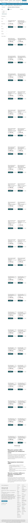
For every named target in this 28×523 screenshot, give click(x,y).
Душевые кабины (10, 5)
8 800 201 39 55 (4, 487)
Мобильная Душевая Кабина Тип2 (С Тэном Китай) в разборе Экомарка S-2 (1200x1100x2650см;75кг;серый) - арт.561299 (12, 166)
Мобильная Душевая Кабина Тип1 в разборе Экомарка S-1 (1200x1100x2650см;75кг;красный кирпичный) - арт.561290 (22, 74)
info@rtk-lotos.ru (19, 0)
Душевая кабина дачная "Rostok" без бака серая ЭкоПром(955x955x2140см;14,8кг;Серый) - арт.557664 (22, 21)
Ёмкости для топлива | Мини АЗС (19, 512)
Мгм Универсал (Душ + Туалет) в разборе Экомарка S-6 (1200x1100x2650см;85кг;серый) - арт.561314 (22, 295)
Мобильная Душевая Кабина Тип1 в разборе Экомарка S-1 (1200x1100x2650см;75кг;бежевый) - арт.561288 (22, 57)
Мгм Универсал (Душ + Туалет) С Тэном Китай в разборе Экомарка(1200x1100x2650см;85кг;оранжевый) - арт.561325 (12, 401)
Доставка (18, 487)
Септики (18, 499)
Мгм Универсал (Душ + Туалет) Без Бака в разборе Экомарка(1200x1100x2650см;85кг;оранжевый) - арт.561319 (12, 348)
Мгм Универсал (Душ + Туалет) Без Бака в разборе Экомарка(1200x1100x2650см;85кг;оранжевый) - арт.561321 (12, 366)
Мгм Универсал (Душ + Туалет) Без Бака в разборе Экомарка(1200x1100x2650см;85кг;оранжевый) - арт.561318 (22, 330)
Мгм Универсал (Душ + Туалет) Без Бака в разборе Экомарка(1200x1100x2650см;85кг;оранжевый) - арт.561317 (12, 330)
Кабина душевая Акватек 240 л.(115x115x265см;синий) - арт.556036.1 (12, 21)
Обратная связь (24, 0)
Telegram (11, 0)
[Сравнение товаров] (22, 2)
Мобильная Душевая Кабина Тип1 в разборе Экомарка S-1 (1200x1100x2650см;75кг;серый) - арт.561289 (12, 74)
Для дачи (6, 5)
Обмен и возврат (18, 492)
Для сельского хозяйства (19, 506)
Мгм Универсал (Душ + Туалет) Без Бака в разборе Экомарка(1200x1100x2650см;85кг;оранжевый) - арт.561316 (22, 313)
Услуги (22, 512)
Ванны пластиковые (23, 502)
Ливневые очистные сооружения (18, 509)
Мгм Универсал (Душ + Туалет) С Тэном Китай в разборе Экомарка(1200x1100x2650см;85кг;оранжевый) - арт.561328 (22, 419)
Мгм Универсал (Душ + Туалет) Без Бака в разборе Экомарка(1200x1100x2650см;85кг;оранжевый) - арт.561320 (22, 348)
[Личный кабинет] (20, 2)
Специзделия (23, 510)
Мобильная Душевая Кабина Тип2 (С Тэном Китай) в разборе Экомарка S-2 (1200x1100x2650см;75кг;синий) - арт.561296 (22, 130)
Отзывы (23, 487)
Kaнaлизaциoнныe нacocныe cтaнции (24, 500)
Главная (2, 5)
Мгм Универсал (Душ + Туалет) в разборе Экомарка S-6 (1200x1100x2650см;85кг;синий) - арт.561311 (12, 277)
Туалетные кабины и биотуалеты (24, 504)
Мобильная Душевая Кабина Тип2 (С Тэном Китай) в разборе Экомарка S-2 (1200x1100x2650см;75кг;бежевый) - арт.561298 (22, 148)
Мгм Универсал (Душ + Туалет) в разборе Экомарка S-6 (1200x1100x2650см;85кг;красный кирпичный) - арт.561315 (12, 313)
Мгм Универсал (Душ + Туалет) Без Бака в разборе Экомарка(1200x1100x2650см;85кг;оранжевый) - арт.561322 (22, 366)
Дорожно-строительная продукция (23, 508)
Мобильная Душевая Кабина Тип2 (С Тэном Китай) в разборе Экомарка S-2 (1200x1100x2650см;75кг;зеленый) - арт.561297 (12, 148)
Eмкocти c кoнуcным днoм (19, 504)
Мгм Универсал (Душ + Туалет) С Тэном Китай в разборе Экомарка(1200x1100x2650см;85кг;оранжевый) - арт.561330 (22, 437)
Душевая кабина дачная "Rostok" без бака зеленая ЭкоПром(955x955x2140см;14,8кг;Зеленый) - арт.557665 (12, 39)
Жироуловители (19, 517)
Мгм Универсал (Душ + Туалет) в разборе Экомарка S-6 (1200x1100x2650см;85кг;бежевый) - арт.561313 (12, 295)
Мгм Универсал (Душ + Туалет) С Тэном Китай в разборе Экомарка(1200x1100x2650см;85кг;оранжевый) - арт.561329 (12, 437)
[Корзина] (26, 2)
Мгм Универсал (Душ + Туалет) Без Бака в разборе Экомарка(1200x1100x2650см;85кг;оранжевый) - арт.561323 (12, 384)
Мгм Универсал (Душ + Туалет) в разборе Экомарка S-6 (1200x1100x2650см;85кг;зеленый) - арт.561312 (22, 277)
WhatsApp (6, 0)
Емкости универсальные (19, 495)
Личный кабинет (24, 486)
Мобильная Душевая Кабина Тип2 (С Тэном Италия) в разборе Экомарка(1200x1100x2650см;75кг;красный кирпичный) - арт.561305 (12, 222)
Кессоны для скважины (23, 496)
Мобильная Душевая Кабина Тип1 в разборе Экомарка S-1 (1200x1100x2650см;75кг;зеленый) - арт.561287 (12, 57)
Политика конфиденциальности (24, 489)
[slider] (2, 14)
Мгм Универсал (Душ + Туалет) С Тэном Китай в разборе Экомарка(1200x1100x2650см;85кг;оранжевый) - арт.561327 (12, 419)
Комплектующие (24, 511)
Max (14, 0)
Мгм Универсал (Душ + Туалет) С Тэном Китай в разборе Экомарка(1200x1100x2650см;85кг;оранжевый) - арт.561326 (22, 401)
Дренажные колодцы (23, 498)
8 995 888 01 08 (4, 488)
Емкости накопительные (19, 502)
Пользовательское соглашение (24, 491)
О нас (18, 486)
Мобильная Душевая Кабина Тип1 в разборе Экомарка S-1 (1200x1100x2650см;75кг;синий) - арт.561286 (22, 39)
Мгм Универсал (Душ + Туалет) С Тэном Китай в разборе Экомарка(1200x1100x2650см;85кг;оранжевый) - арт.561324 (22, 384)
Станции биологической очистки (19, 498)
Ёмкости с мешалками (18, 514)
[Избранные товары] (24, 2)
